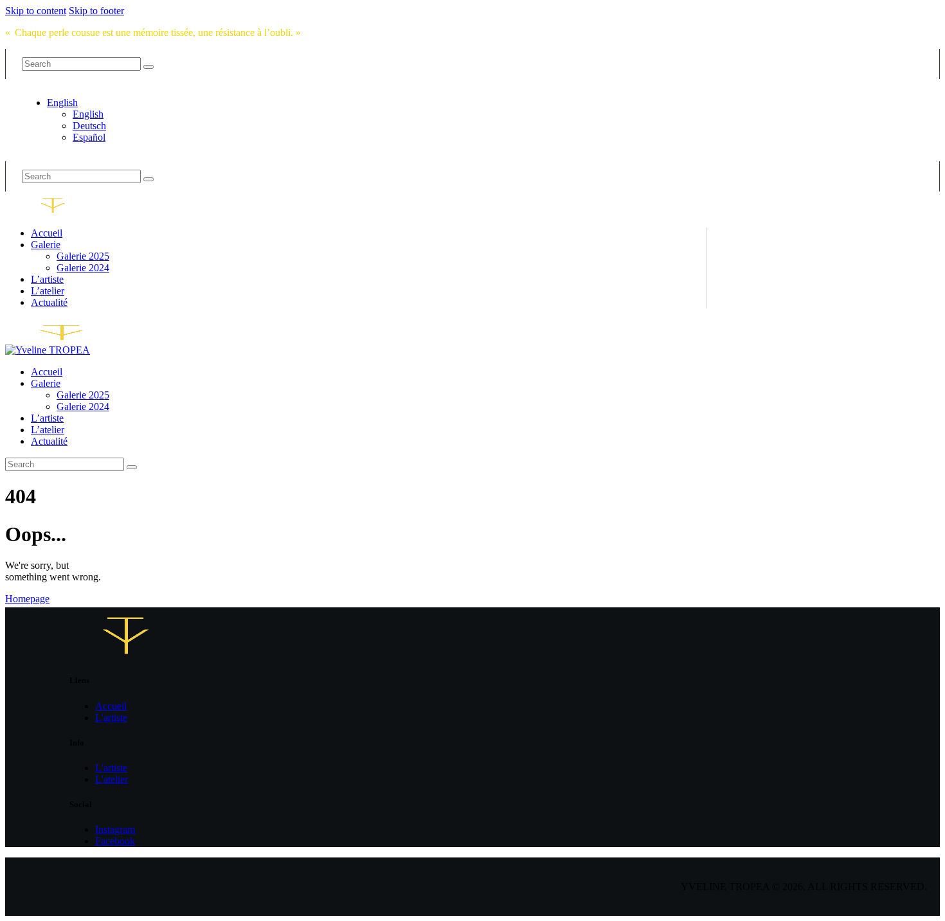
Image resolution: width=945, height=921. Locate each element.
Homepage (27, 598)
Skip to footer (96, 10)
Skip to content (35, 10)
